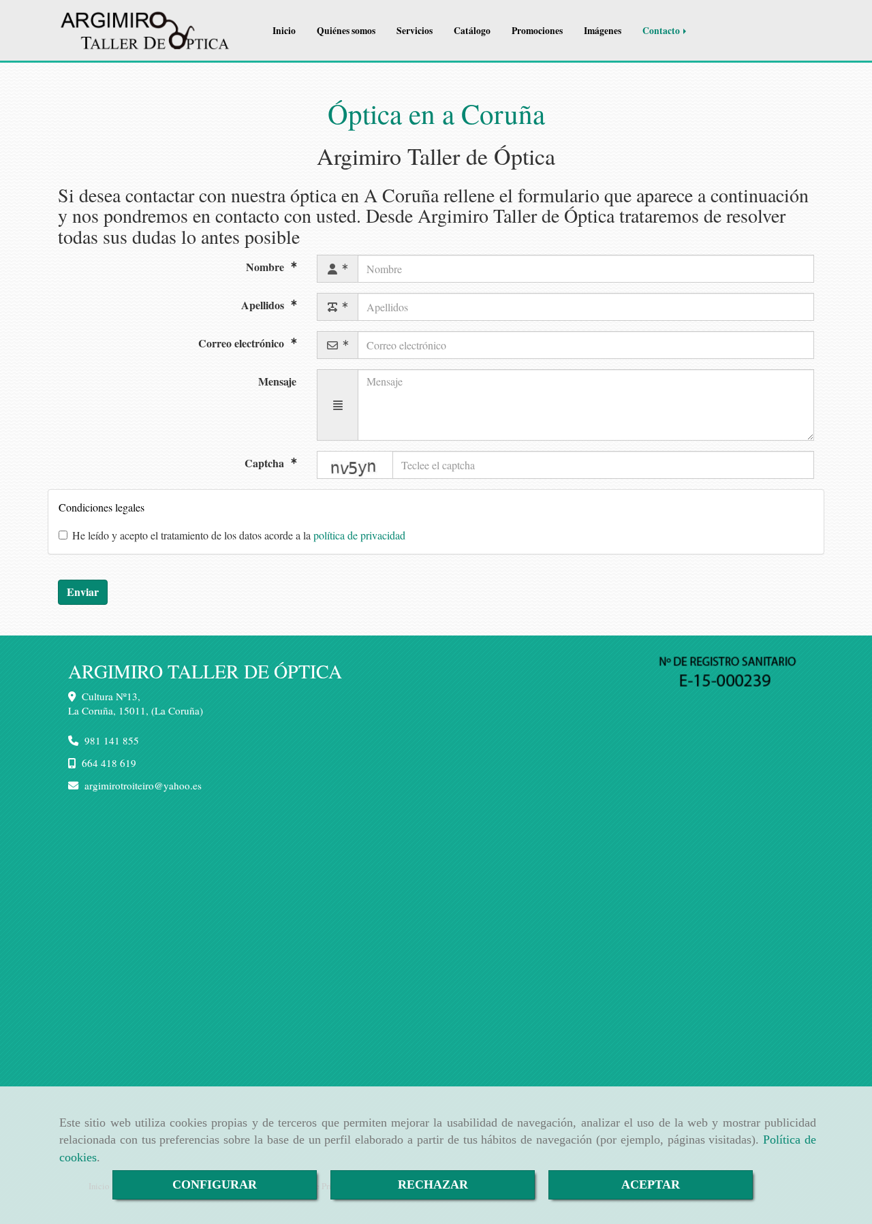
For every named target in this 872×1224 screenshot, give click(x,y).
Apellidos (264, 305)
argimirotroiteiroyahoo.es (143, 785)
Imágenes (602, 30)
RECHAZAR (433, 1184)
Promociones (537, 30)
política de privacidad (359, 535)
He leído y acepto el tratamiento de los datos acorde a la (238, 535)
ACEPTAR (650, 1184)
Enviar (83, 591)
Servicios (414, 30)
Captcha (266, 463)
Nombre (266, 266)
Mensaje (277, 381)
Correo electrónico (242, 343)
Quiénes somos (346, 30)
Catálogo (472, 30)
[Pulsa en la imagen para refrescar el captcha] (354, 465)
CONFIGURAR (214, 1184)
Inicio (284, 30)
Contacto (662, 30)
